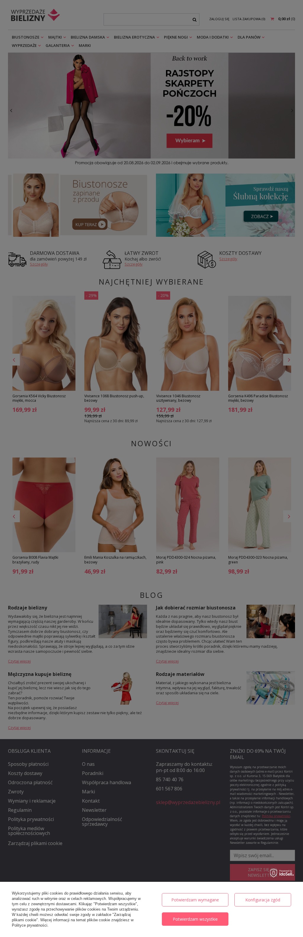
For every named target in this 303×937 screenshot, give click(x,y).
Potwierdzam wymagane (195, 900)
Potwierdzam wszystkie (195, 919)
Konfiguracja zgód (262, 900)
